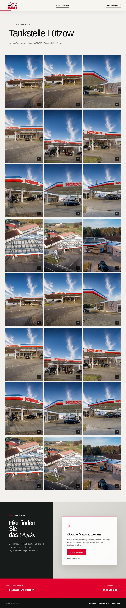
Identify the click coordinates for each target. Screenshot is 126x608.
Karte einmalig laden (77, 552)
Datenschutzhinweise (73, 558)
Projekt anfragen (113, 5)
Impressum (92, 603)
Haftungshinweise (104, 603)
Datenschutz (116, 603)
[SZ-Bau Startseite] (12, 5)
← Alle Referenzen (62, 5)
